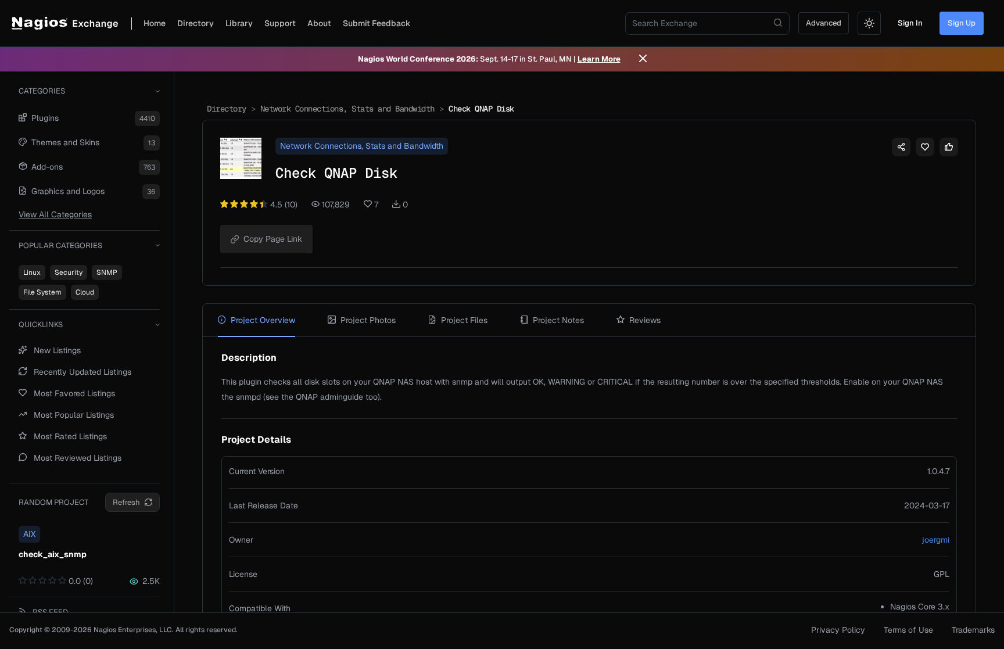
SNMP (106, 272)
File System (42, 292)
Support (280, 23)
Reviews (645, 320)
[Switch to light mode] (869, 23)
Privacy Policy (838, 630)
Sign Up (962, 23)
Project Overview (263, 320)
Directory (195, 23)
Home (155, 23)
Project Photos (368, 320)
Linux (32, 272)
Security (69, 272)
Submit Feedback (377, 23)
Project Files (464, 320)
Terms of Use (908, 630)
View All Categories (55, 214)
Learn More (599, 59)
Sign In (910, 23)
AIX (29, 534)
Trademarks (973, 630)
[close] (643, 59)
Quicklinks (41, 324)
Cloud (85, 292)
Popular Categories (60, 245)
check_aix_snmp (53, 554)
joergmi (935, 540)
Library (239, 23)
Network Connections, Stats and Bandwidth (347, 108)
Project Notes (558, 320)
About (319, 23)
